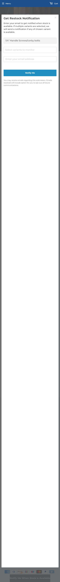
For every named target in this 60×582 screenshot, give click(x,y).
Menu (8, 3)
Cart (56, 3)
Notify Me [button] (30, 73)
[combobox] (30, 50)
